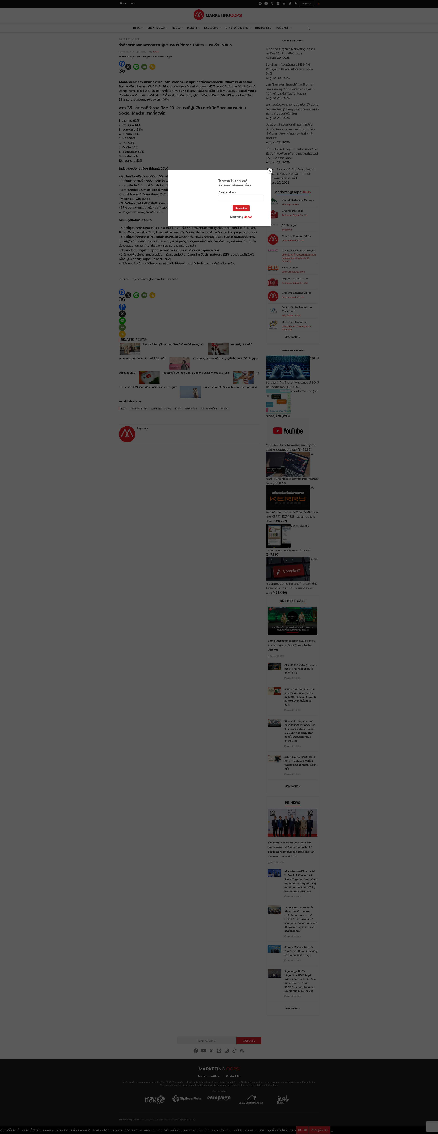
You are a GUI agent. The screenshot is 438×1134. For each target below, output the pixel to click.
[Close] (269, 170)
